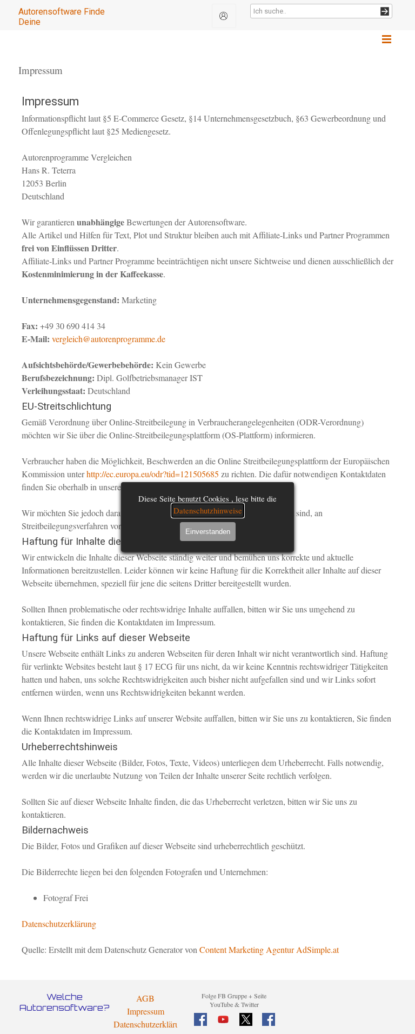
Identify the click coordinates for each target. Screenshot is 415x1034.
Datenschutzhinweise (207, 510)
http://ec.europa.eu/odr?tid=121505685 (152, 473)
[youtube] (223, 1019)
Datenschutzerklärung (59, 923)
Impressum (145, 1011)
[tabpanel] (233, 999)
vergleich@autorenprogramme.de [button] (108, 338)
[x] (246, 1019)
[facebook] (200, 1019)
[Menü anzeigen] (386, 39)
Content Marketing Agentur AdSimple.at (269, 949)
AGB (145, 998)
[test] (224, 16)
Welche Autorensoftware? (64, 1002)
